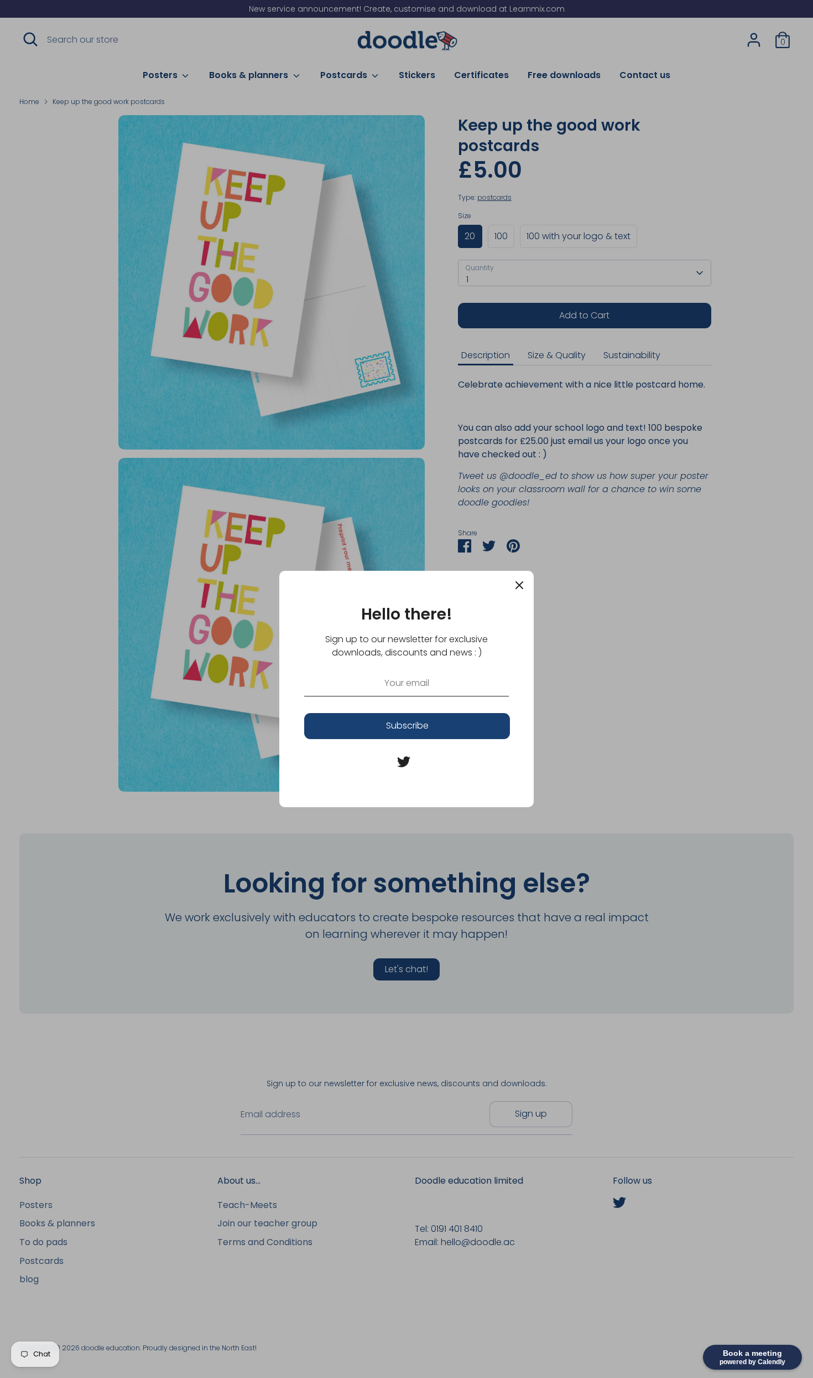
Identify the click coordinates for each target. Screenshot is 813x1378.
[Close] (519, 585)
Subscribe (407, 725)
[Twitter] (403, 761)
